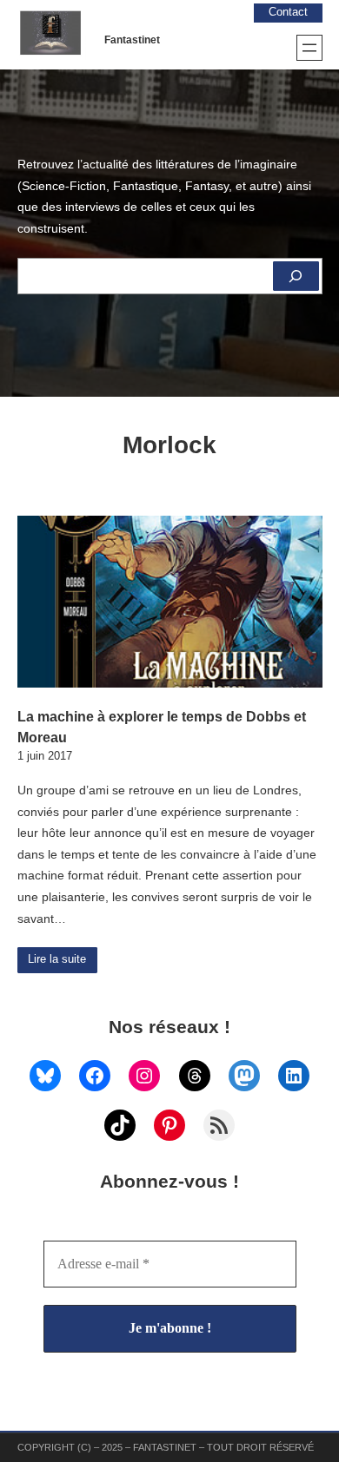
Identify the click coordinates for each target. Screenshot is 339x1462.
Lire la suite (57, 959)
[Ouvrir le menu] (309, 48)
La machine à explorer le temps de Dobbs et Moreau (161, 726)
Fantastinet (132, 40)
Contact (288, 12)
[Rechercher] (295, 276)
